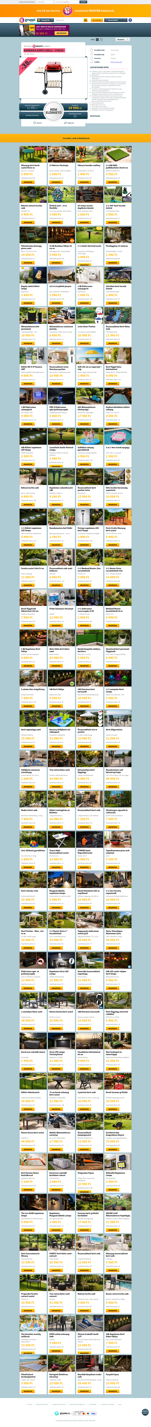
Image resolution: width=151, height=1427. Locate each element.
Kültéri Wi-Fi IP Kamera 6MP (31, 368)
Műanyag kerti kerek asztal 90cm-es (30, 166)
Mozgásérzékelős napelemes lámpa (57, 891)
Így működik (97, 20)
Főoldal (29, 1404)
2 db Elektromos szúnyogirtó (85, 287)
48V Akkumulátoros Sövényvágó (86, 408)
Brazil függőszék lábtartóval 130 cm (29, 609)
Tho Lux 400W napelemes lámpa (32, 1214)
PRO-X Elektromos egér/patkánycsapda (58, 408)
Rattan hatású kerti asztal (61, 1011)
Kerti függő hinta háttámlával (113, 368)
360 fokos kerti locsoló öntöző (116, 287)
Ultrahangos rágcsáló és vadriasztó (117, 811)
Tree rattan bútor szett (59, 770)
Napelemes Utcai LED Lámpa (59, 972)
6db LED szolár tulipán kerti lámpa (116, 972)
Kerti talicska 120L (29, 890)
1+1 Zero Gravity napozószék (113, 891)
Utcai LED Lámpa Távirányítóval (57, 1053)
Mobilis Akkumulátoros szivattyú (59, 1133)
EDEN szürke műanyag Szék (59, 1335)
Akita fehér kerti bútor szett (59, 650)
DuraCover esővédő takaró (33, 1052)
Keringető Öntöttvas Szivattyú (58, 1375)
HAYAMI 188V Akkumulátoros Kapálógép (118, 1214)
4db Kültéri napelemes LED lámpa (31, 448)
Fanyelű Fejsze (112, 1374)
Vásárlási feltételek (58, 1404)
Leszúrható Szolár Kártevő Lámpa (61, 448)
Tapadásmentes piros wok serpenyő (118, 851)
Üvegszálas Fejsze (86, 1173)
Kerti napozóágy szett (31, 729)
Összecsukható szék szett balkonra (60, 569)
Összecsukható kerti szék (89, 810)
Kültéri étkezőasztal (30, 1092)
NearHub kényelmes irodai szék (89, 1375)
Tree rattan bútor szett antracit (59, 1294)
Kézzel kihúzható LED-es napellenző (89, 891)
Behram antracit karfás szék (31, 206)
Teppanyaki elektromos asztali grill (88, 932)
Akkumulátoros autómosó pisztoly (61, 327)
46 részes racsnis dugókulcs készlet (86, 206)
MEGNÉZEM (28, 182)
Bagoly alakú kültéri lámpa (30, 287)
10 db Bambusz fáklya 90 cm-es (60, 247)
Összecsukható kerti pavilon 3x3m (87, 488)
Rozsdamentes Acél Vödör (60, 528)
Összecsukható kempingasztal (84, 1133)
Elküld (83, 2)
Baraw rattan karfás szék (117, 1293)
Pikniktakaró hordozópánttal (28, 1375)
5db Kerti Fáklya (56, 689)
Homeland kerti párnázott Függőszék (117, 650)
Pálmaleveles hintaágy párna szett (31, 247)
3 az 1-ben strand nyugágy (117, 447)
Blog (120, 1404)
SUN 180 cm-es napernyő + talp (89, 368)
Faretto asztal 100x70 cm (32, 568)
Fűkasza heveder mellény (89, 165)
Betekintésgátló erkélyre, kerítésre (89, 650)
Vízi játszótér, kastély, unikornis (31, 1335)
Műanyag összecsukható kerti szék (117, 1254)
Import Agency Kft (116, 62)
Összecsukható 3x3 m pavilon (87, 730)
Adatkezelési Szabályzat (145, 1412)
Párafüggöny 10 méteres (117, 246)
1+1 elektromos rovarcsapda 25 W (86, 609)
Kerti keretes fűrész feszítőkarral (30, 1174)
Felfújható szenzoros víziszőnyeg (30, 771)
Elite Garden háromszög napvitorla (117, 488)
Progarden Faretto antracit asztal (29, 1294)
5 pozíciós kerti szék (87, 1092)
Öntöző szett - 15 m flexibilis (58, 206)
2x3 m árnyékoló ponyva (60, 286)
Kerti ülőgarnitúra (114, 729)
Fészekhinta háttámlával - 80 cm (89, 1053)
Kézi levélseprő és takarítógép (114, 1053)
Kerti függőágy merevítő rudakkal (117, 1012)
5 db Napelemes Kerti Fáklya (30, 650)
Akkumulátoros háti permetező (30, 327)
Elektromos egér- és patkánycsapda (30, 972)
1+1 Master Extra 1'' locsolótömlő (58, 932)
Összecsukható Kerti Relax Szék (118, 327)
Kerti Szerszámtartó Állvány (30, 1254)
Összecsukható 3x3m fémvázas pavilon (58, 368)
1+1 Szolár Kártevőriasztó (89, 246)
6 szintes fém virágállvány (33, 689)
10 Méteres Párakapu (58, 165)
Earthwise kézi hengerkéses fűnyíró (115, 1133)
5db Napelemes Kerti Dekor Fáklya (115, 1335)
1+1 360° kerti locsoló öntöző (115, 206)
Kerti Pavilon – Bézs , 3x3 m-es (32, 932)
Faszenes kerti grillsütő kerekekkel (88, 1214)
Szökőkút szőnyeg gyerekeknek (86, 448)
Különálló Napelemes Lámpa (115, 1174)
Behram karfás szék (30, 487)
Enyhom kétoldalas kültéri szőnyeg (118, 408)
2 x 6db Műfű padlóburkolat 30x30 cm (117, 166)
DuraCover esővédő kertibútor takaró (58, 1174)
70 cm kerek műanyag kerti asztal (59, 1093)
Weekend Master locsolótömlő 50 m (114, 609)
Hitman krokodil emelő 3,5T (88, 1335)
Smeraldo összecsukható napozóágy (89, 972)
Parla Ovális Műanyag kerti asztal (116, 529)
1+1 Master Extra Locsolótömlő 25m (114, 569)
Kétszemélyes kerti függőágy (86, 771)
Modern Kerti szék (29, 810)
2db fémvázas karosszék (89, 1011)
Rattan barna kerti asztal (32, 1132)
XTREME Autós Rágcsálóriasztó (85, 851)
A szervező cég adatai (107, 1404)
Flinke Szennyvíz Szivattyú (61, 608)
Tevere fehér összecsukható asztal (59, 851)
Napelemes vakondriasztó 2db (61, 488)
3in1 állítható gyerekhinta (33, 850)
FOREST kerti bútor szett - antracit (61, 1254)
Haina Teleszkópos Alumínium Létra (114, 932)
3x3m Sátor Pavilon (86, 326)
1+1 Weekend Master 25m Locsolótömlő (89, 569)
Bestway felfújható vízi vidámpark (59, 730)
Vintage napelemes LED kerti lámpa (88, 529)
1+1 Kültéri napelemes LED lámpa (31, 529)
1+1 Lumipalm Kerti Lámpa (115, 690)
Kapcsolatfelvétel (42, 1404)
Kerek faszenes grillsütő (117, 1092)
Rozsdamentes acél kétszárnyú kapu (114, 771)
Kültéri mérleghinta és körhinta (59, 811)
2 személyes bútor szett (31, 1011)
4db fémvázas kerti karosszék (86, 690)
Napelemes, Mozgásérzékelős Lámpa (60, 1214)
